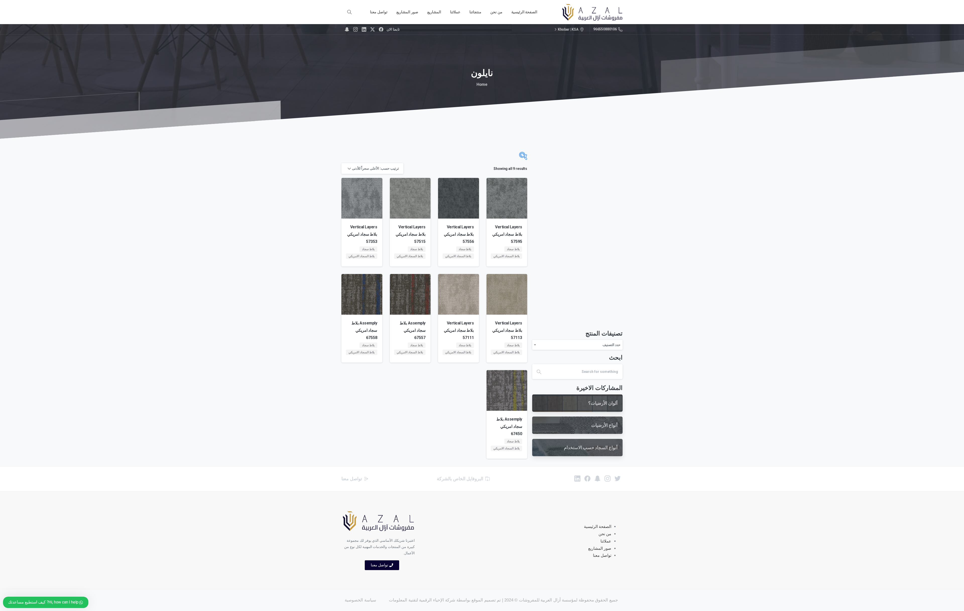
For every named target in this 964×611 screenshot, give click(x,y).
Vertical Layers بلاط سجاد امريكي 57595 (507, 234)
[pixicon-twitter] (618, 478)
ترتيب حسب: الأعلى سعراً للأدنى (375, 168)
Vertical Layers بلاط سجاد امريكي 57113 (507, 330)
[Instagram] (355, 29)
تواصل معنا (602, 555)
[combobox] (577, 345)
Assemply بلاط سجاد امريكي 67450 (509, 426)
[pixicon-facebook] (587, 478)
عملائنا (605, 541)
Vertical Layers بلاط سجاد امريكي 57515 (411, 234)
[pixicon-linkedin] (577, 478)
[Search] (349, 12)
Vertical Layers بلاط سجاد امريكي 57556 (459, 234)
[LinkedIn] (364, 29)
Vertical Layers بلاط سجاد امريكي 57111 (459, 330)
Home (482, 84)
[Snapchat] (347, 29)
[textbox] (577, 345)
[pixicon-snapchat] (597, 478)
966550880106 (605, 29)
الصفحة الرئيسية (597, 526)
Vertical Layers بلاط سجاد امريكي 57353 (362, 234)
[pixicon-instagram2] (607, 478)
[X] (372, 29)
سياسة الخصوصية (360, 600)
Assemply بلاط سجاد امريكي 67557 (413, 330)
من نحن (604, 533)
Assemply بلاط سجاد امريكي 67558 (364, 330)
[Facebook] (381, 29)
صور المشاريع (599, 548)
